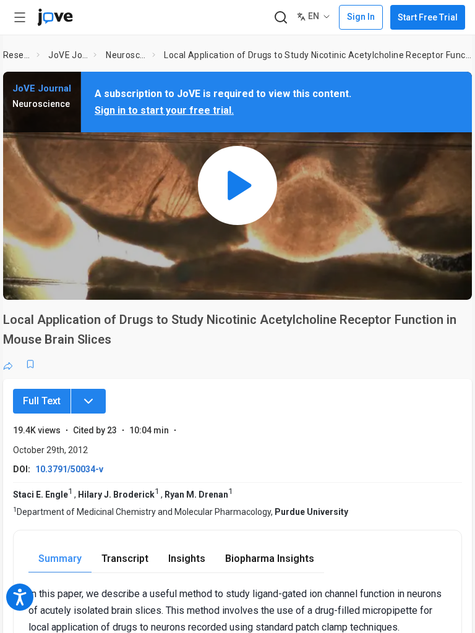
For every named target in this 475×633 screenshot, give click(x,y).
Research (17, 55)
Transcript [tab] (124, 558)
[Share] (8, 364)
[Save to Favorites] (30, 364)
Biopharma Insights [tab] (269, 558)
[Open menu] (20, 17)
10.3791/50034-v (69, 469)
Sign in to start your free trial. (164, 110)
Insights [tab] (186, 558)
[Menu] (88, 401)
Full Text (42, 401)
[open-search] (280, 18)
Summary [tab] (60, 558)
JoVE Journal (68, 55)
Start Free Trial (428, 17)
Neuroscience (126, 55)
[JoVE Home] (55, 17)
